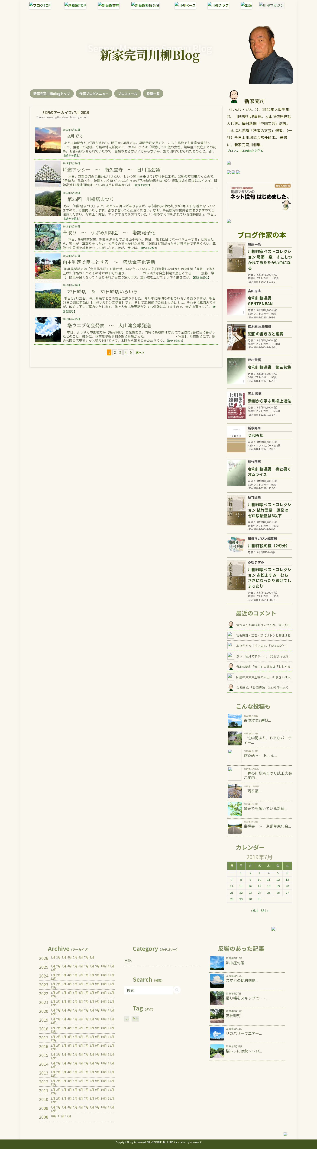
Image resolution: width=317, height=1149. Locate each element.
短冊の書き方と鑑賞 (265, 334)
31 (259, 899)
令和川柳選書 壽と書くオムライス (269, 471)
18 (268, 886)
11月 (111, 966)
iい (127, 1018)
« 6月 (255, 910)
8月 (92, 957)
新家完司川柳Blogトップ (51, 93)
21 (231, 892)
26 (278, 892)
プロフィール (127, 93)
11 (268, 879)
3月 (64, 957)
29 (241, 899)
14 (231, 886)
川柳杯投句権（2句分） (269, 545)
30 (250, 899)
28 (231, 899)
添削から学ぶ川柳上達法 (269, 401)
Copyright (121, 1142)
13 (287, 879)
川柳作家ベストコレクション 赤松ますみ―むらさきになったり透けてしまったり (269, 577)
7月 (86, 957)
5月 (75, 957)
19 (278, 886)
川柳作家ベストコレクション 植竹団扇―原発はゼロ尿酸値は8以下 (269, 510)
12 (278, 879)
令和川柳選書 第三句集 (269, 367)
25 (268, 892)
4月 (69, 957)
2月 (58, 957)
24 (259, 892)
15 (241, 886)
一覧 (153, 93)
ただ (135, 1018)
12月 (54, 969)
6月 (80, 957)
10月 (104, 966)
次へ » (140, 352)
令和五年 (256, 435)
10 (259, 879)
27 (287, 892)
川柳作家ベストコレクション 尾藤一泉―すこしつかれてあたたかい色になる (270, 259)
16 (250, 886)
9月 (97, 966)
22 (241, 892)
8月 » (264, 910)
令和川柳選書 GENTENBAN (261, 300)
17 (259, 886)
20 (287, 886)
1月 (53, 957)
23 (250, 892)
